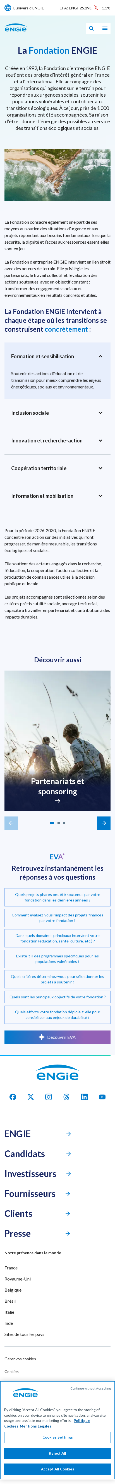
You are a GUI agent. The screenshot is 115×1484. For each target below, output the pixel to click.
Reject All (57, 1453)
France (11, 1267)
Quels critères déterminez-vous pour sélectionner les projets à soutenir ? (57, 979)
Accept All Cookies (57, 1469)
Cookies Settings (57, 1437)
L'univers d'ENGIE (28, 8)
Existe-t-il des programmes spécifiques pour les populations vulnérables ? (57, 959)
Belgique (12, 1289)
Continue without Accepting (90, 1388)
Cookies (11, 1371)
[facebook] (13, 1097)
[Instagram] (48, 1097)
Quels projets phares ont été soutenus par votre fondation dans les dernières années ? (57, 897)
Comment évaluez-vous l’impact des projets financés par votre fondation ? (57, 918)
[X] (30, 1097)
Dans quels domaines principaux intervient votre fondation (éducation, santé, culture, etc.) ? (58, 938)
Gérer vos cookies (20, 1358)
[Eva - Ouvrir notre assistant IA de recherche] (91, 28)
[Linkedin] (84, 1097)
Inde (8, 1323)
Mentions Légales (35, 1426)
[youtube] (102, 1097)
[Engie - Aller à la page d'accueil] (15, 33)
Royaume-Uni (17, 1278)
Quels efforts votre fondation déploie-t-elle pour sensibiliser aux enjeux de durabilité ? (57, 1014)
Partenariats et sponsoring (57, 786)
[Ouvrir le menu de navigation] (105, 28)
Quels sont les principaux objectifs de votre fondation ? (57, 997)
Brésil (10, 1300)
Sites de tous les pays (24, 1334)
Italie (9, 1312)
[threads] (66, 1097)
